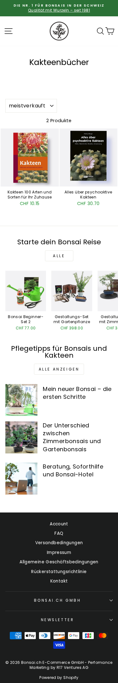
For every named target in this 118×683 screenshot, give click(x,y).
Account (59, 524)
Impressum (59, 553)
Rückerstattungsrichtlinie (59, 572)
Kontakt (59, 581)
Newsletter (57, 619)
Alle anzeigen (59, 369)
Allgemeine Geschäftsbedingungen (59, 562)
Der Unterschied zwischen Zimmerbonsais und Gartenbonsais (72, 437)
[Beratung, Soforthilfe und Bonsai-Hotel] (21, 479)
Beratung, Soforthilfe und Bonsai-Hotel (73, 470)
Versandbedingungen (59, 543)
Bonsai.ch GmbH (57, 600)
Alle (59, 255)
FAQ (58, 533)
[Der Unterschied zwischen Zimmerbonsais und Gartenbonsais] (21, 437)
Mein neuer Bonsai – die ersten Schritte (77, 393)
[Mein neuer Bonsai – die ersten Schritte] (21, 400)
